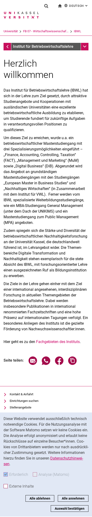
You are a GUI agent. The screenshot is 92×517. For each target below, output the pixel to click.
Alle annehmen (73, 498)
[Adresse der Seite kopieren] (72, 363)
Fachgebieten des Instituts (58, 341)
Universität (11, 31)
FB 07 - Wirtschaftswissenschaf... (45, 31)
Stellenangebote (20, 407)
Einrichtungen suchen (24, 401)
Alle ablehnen (39, 498)
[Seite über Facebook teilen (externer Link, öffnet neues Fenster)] (59, 363)
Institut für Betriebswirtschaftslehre (43, 46)
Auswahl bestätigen (69, 508)
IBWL (77, 31)
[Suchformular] (46, 6)
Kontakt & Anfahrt (21, 394)
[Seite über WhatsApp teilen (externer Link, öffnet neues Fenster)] (46, 363)
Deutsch (78, 6)
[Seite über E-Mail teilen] (33, 363)
